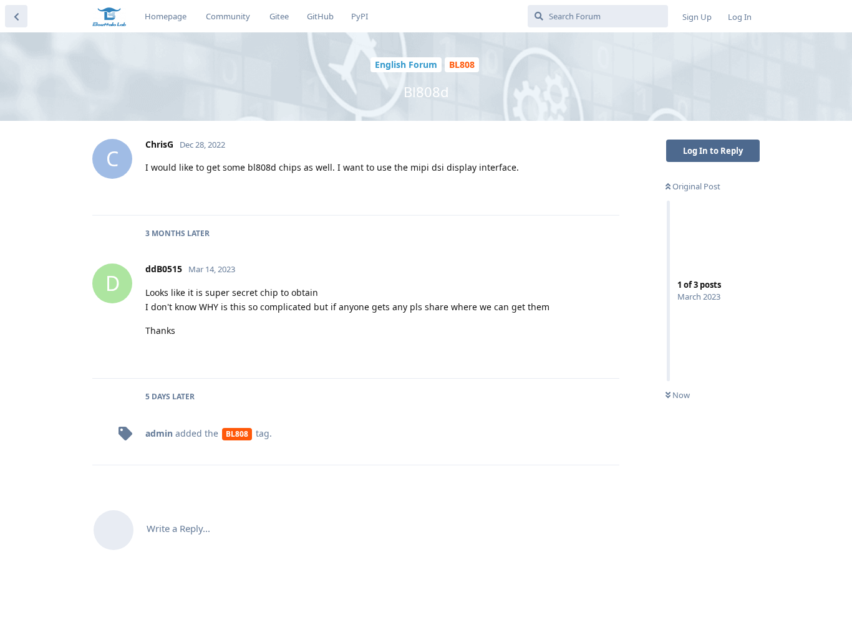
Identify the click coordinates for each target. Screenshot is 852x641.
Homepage (165, 16)
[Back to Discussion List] (16, 16)
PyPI (359, 16)
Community (228, 16)
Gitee (279, 16)
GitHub (320, 16)
